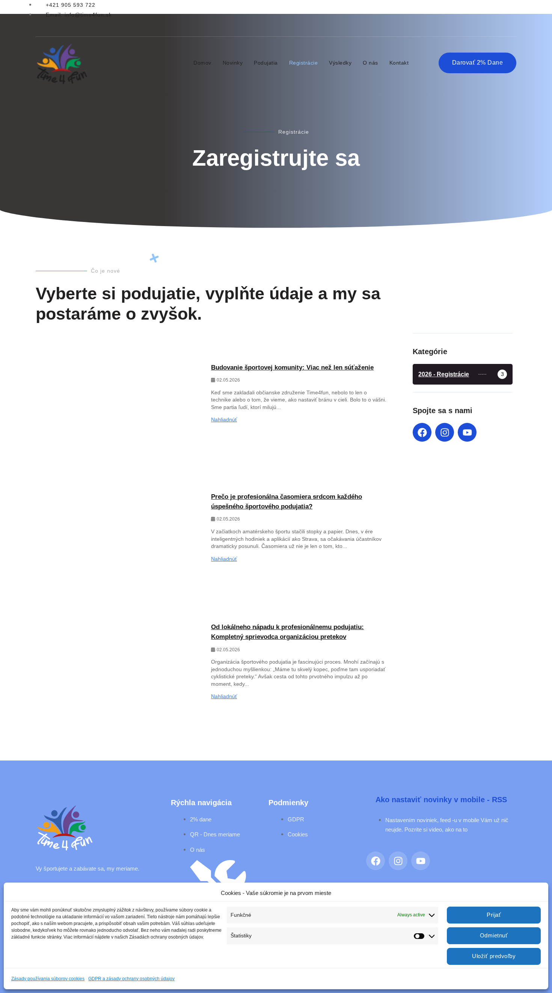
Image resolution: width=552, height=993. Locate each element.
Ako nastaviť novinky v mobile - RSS (441, 799)
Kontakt (399, 63)
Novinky (233, 63)
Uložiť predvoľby (494, 956)
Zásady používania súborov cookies (47, 978)
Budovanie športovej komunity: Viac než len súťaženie (292, 367)
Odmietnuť (494, 935)
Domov (202, 63)
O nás (370, 63)
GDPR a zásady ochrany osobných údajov (131, 978)
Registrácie (303, 63)
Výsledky (340, 63)
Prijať (494, 915)
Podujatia (266, 63)
